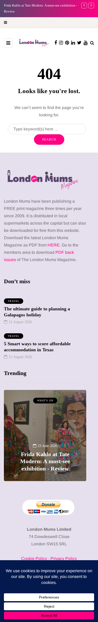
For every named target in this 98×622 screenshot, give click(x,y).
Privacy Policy (63, 558)
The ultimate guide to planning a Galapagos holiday (37, 311)
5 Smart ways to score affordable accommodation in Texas (37, 346)
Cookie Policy (34, 558)
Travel (13, 301)
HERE (54, 245)
